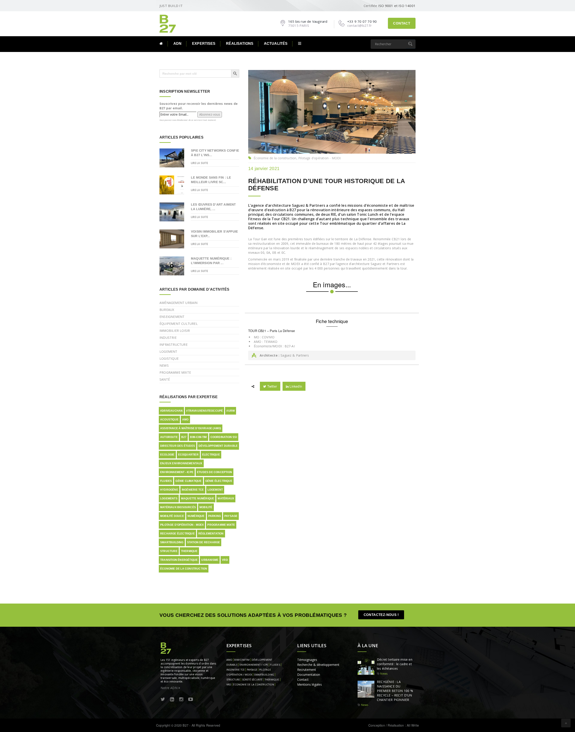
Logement (168, 351)
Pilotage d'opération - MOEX (182, 524)
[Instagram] (181, 699)
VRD (225, 559)
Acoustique (169, 419)
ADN (177, 43)
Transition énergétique (179, 559)
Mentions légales (309, 684)
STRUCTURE (233, 679)
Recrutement (306, 669)
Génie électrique (218, 481)
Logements (168, 498)
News (164, 365)
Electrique (211, 454)
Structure (168, 551)
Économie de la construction (183, 568)
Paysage (230, 516)
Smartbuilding (172, 542)
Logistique (169, 358)
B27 (184, 437)
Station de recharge (203, 542)
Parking (214, 516)
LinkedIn (295, 386)
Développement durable (218, 445)
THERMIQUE (272, 679)
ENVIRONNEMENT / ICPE (254, 664)
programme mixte (221, 524)
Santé (164, 379)
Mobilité (205, 507)
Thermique (189, 551)
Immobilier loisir (174, 330)
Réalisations (239, 43)
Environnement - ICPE (176, 472)
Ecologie (167, 454)
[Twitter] (163, 699)
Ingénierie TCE (193, 489)
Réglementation (211, 533)
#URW (230, 410)
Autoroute (169, 437)
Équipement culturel (178, 323)
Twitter (271, 386)
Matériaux (226, 498)
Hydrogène (169, 489)
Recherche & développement (318, 664)
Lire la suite (199, 163)
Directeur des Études (177, 445)
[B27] (168, 23)
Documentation (308, 674)
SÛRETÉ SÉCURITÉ (252, 679)
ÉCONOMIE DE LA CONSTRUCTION (253, 684)
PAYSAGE (252, 669)
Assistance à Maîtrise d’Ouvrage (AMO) (190, 428)
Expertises (203, 43)
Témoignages (307, 660)
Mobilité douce (172, 516)
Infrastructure (173, 344)
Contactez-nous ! (381, 615)
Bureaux (166, 310)
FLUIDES (275, 664)
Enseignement (171, 316)
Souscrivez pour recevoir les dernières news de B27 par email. (198, 105)
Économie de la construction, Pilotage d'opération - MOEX (297, 158)
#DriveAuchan (171, 410)
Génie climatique (188, 481)
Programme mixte (175, 372)
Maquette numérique (197, 498)
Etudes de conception (214, 472)
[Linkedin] (172, 699)
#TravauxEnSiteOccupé (204, 410)
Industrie (168, 337)
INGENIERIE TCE (235, 669)
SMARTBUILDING (264, 674)
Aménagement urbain (178, 303)
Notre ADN (169, 688)
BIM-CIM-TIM (198, 437)
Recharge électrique (177, 533)
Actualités (276, 43)
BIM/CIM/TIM (242, 659)
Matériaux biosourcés (178, 507)
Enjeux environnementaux (181, 463)
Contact (401, 23)
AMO (185, 419)
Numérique (196, 516)
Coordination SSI (223, 437)
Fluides (166, 481)
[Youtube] (190, 699)
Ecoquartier (188, 454)
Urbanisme (209, 559)
